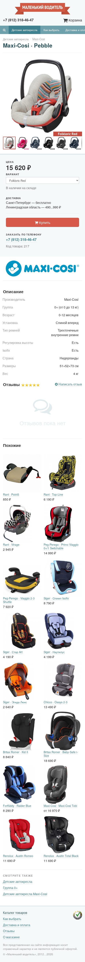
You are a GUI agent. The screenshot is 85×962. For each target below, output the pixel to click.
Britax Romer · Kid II (15, 752)
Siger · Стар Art (13, 652)
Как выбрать (51, 30)
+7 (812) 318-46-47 (21, 239)
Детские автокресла (24, 30)
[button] (78, 60)
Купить (44, 222)
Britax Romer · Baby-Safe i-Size (61, 754)
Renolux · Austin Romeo (18, 856)
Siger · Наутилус (54, 652)
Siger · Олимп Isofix (56, 598)
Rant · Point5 (11, 494)
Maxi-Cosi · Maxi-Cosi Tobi (60, 806)
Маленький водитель (42, 9)
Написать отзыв (70, 384)
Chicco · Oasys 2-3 (55, 702)
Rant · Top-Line (53, 494)
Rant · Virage (11, 545)
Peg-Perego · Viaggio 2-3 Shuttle (19, 600)
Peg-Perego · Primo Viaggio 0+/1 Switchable (61, 546)
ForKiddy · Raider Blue (17, 806)
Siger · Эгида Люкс (15, 702)
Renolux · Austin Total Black (61, 856)
